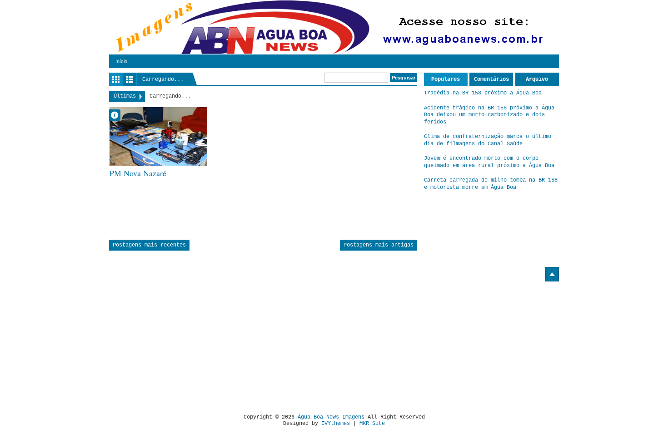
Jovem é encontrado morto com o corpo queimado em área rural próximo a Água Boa (489, 162)
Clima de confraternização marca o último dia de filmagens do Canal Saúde (487, 140)
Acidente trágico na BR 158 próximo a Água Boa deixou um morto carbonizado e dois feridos (489, 115)
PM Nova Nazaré (138, 173)
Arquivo (537, 79)
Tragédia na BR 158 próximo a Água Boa (483, 93)
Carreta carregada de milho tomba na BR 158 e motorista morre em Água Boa (491, 184)
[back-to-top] (552, 274)
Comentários (491, 79)
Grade (116, 79)
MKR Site (372, 423)
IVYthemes (335, 423)
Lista (129, 79)
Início (121, 61)
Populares (445, 79)
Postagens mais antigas (379, 245)
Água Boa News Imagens (331, 417)
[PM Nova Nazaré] (158, 136)
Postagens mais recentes (149, 245)
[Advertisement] (185, 344)
